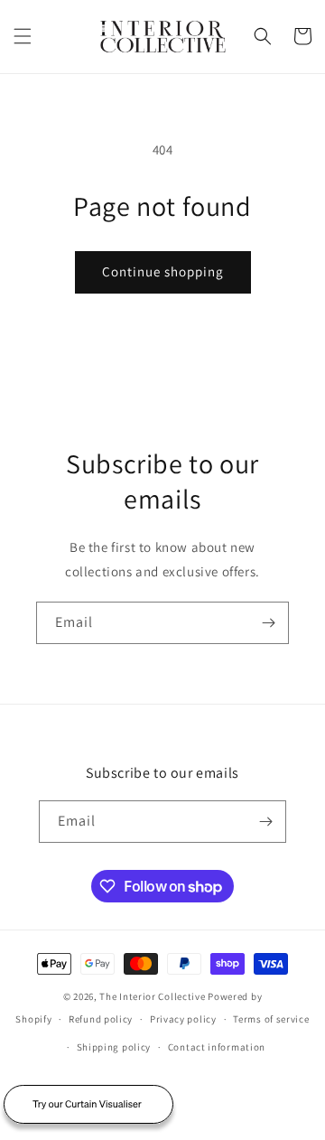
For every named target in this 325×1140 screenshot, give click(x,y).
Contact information (216, 1047)
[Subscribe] (268, 623)
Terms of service (271, 1019)
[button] (22, 36)
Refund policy (101, 1019)
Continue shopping (163, 271)
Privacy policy (183, 1019)
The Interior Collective (152, 996)
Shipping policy (114, 1047)
